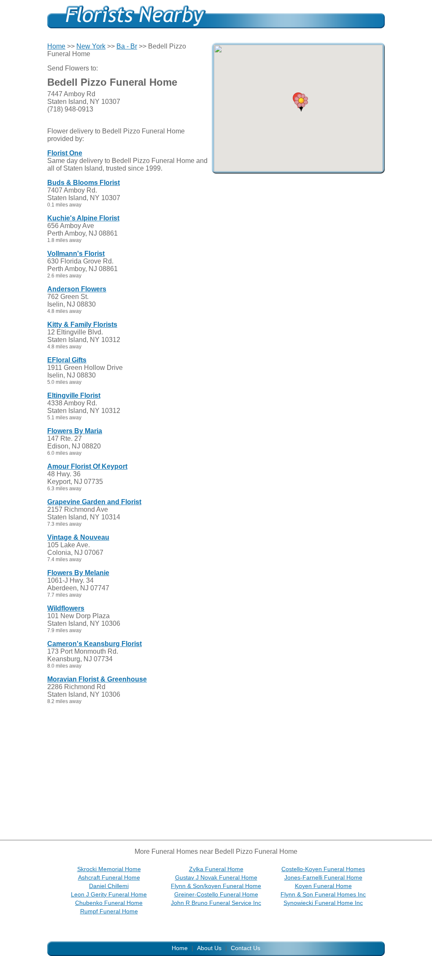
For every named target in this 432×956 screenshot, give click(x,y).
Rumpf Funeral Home (109, 911)
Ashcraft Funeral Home (109, 877)
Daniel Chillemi (109, 886)
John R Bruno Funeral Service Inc (216, 902)
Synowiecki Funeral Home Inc (323, 902)
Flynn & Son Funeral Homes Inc (323, 894)
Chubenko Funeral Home (109, 902)
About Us (209, 948)
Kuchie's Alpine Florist (83, 218)
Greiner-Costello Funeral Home (216, 894)
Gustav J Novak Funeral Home (216, 877)
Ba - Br (126, 46)
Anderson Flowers (76, 289)
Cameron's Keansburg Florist (94, 643)
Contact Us (245, 948)
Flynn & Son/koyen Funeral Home (216, 886)
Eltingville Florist (73, 395)
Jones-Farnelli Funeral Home (323, 877)
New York (90, 46)
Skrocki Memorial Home (109, 869)
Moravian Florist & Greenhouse (97, 679)
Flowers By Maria (74, 431)
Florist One (64, 153)
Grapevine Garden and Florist (94, 501)
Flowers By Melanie (78, 572)
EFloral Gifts (66, 360)
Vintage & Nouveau (78, 537)
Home (56, 46)
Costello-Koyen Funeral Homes (323, 869)
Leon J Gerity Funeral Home (109, 894)
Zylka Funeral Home (216, 869)
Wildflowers (65, 608)
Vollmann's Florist (76, 253)
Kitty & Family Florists (82, 324)
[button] (301, 102)
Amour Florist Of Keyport (87, 466)
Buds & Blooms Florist (83, 182)
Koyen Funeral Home (323, 886)
